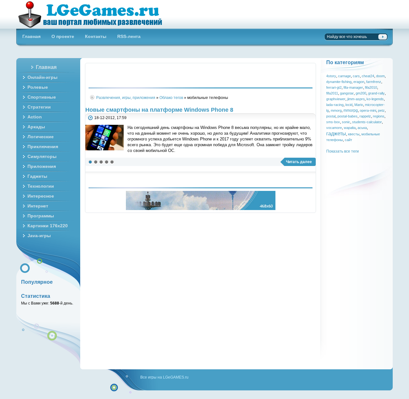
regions (378, 116)
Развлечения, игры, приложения (125, 97)
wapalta (350, 128)
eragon (358, 82)
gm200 (361, 93)
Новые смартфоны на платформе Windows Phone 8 (159, 110)
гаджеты (336, 133)
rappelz (365, 116)
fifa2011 (332, 93)
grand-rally (376, 93)
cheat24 (368, 76)
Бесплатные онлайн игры (93, 14)
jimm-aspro (356, 99)
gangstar (347, 93)
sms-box (333, 122)
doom (380, 76)
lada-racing (334, 105)
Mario (358, 105)
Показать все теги (342, 151)
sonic (346, 122)
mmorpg (350, 110)
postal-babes (347, 116)
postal (331, 116)
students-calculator (367, 122)
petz (381, 110)
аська (362, 128)
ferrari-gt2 (334, 87)
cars (356, 76)
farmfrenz (373, 82)
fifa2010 (371, 87)
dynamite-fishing (338, 82)
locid (348, 105)
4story (331, 76)
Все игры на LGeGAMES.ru (164, 377)
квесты (353, 134)
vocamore (334, 128)
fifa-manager (353, 87)
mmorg (336, 110)
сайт (348, 140)
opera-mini (368, 110)
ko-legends (375, 99)
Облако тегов (171, 97)
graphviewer (335, 99)
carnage (344, 76)
